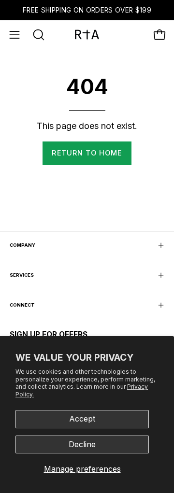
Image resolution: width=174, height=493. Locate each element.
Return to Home (87, 153)
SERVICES (22, 275)
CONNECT (22, 305)
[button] (37, 35)
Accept (82, 418)
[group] (87, 10)
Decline (82, 444)
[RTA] (87, 35)
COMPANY (22, 245)
